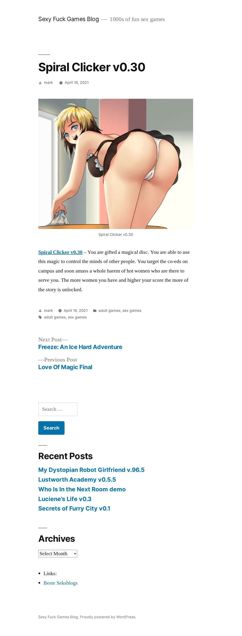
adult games (109, 310)
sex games (131, 310)
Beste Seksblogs (60, 583)
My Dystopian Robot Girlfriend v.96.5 (91, 469)
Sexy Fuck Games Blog (68, 18)
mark (48, 82)
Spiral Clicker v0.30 (60, 252)
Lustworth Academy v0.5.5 (77, 479)
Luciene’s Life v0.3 (64, 498)
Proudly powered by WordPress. (108, 617)
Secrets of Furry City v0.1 (74, 508)
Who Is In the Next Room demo (82, 489)
